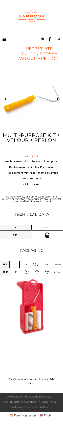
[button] (5, 99)
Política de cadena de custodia (29, 407)
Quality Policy (47, 401)
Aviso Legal (14, 396)
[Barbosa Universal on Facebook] (49, 39)
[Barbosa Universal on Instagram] (42, 39)
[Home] (31, 26)
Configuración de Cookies (19, 401)
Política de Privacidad (38, 396)
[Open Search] (59, 39)
